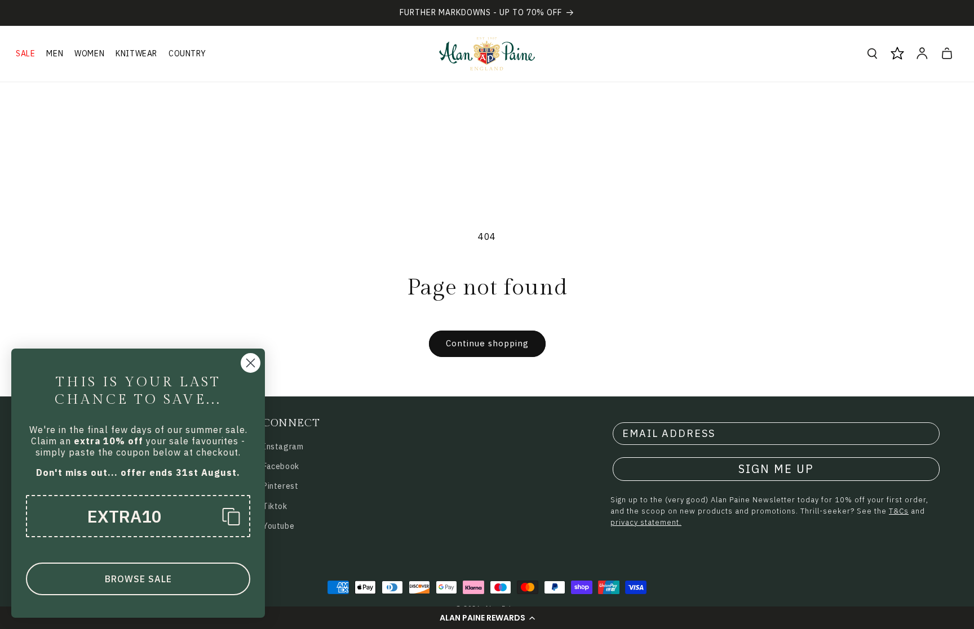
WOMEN (89, 53)
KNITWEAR (136, 53)
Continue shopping (487, 343)
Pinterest (280, 486)
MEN (54, 53)
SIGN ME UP (776, 468)
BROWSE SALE (138, 579)
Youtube (278, 526)
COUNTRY (187, 53)
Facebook (281, 466)
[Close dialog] (250, 363)
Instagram (283, 446)
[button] (487, 617)
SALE (25, 53)
